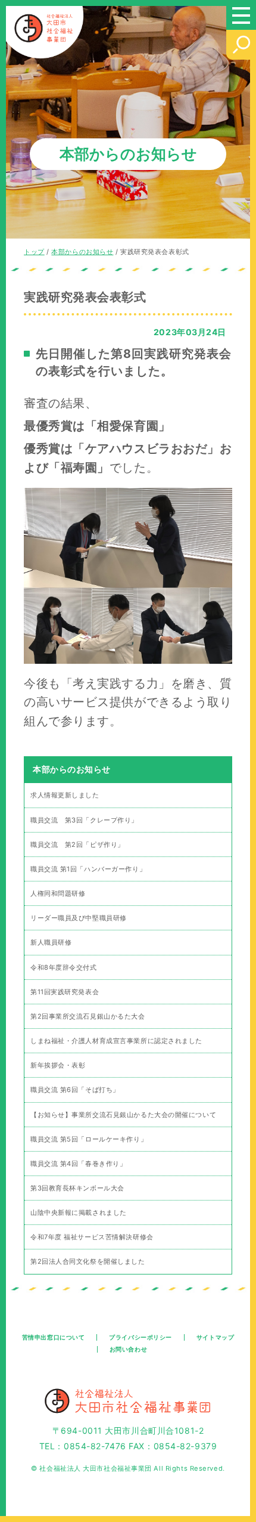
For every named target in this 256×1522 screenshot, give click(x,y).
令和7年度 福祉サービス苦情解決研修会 (92, 1237)
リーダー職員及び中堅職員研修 (78, 918)
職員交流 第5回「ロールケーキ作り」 (88, 1139)
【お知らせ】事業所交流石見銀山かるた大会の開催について (123, 1114)
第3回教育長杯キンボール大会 (77, 1188)
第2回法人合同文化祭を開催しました (87, 1261)
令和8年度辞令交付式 (63, 967)
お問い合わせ (128, 1349)
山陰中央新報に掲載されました (78, 1212)
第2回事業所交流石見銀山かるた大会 (87, 1016)
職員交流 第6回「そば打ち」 (75, 1089)
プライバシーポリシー (140, 1337)
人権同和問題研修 (57, 893)
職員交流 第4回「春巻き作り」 (78, 1163)
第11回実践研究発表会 (64, 992)
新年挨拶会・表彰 (57, 1065)
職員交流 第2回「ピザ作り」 (77, 844)
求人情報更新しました (64, 795)
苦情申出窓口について (53, 1337)
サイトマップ (215, 1337)
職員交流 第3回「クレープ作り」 (84, 820)
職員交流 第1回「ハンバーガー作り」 (88, 869)
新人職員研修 (50, 942)
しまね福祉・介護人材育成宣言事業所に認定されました (116, 1041)
